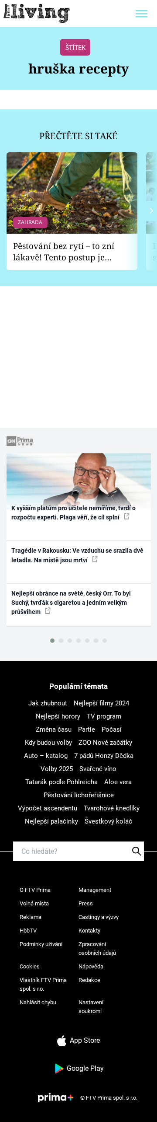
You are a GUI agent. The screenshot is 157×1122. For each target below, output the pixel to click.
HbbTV (28, 930)
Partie (86, 729)
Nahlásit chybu (38, 1002)
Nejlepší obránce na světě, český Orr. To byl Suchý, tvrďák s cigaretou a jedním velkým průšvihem (71, 603)
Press (85, 903)
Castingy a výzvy (98, 917)
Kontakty (89, 930)
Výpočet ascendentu (47, 808)
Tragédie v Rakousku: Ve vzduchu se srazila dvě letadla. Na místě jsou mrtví (77, 555)
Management (94, 890)
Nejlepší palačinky (51, 821)
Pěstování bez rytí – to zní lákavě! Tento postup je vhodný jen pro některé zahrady (63, 251)
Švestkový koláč (108, 821)
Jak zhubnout (47, 703)
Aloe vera (118, 782)
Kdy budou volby (48, 743)
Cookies (30, 966)
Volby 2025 (57, 769)
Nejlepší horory (58, 716)
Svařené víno (97, 769)
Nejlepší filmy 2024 (101, 703)
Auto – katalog (46, 756)
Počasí (112, 729)
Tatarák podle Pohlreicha (61, 782)
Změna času (54, 729)
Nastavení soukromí (90, 1006)
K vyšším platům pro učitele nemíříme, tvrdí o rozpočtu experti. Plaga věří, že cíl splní (73, 513)
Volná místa (34, 903)
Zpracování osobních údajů (97, 948)
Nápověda (90, 966)
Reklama (30, 917)
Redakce (89, 980)
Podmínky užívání (41, 944)
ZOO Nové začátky (105, 743)
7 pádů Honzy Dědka (103, 756)
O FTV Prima (35, 890)
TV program (104, 716)
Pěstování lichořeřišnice (79, 795)
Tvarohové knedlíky (112, 808)
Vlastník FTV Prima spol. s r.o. (43, 984)
